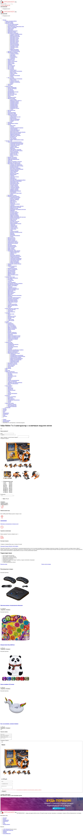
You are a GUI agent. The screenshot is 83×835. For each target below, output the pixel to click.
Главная (4, 419)
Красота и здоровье (9, 23)
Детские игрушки (9, 86)
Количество (2, 494)
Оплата (4, 410)
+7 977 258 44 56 (5, 5)
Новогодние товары (9, 403)
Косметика (7, 395)
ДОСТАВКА (15, 546)
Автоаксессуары (8, 342)
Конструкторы (6, 421)
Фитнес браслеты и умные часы (12, 308)
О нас (4, 415)
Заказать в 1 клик (4, 503)
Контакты (5, 416)
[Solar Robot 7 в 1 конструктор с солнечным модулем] (18, 469)
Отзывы (4, 408)
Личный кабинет (6, 824)
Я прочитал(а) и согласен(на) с (22, 789)
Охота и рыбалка (8, 385)
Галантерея (7, 312)
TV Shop (7, 321)
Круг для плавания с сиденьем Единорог (9, 723)
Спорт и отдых (8, 322)
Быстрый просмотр (4, 572)
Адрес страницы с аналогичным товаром (9, 437)
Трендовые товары (9, 22)
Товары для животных (10, 371)
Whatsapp (5, 831)
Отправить (4, 791)
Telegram (5, 832)
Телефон (2, 434)
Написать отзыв (3, 564)
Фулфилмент (5, 414)
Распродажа (7, 407)
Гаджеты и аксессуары (10, 276)
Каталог (4, 19)
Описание (2, 546)
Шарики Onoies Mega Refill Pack (7, 644)
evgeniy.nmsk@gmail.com (8, 830)
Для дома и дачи (8, 140)
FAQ (4, 411)
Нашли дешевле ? (4, 504)
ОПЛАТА (11, 546)
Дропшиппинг (6, 412)
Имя (1, 433)
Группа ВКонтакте (7, 833)
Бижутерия (7, 370)
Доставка (5, 409)
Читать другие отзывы (46, 564)
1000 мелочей (8, 368)
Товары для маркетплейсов (11, 21)
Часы (6, 369)
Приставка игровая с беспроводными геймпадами (11, 605)
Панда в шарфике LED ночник (7, 684)
